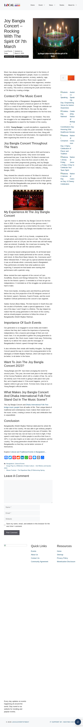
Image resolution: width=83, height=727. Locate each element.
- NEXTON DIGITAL (63, 722)
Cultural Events (22, 56)
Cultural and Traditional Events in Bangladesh (27, 452)
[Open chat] (78, 722)
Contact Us (35, 558)
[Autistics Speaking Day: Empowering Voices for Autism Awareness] (64, 96)
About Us (71, 5)
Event (41, 5)
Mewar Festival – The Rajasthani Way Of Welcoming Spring (25, 470)
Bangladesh (9, 56)
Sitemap (60, 555)
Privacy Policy (62, 558)
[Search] (71, 77)
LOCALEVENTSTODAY (20, 722)
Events (33, 551)
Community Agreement (39, 562)
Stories (62, 5)
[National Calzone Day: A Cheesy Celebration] (64, 176)
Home (33, 5)
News (51, 5)
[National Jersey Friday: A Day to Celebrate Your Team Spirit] (64, 160)
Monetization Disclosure (66, 562)
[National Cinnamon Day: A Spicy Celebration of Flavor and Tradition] (64, 139)
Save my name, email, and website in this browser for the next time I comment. (28, 525)
